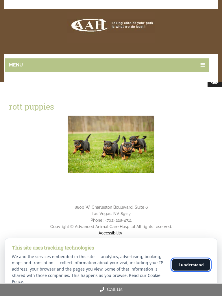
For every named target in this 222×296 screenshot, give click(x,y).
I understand (191, 264)
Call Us (114, 289)
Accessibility (110, 233)
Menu (16, 65)
